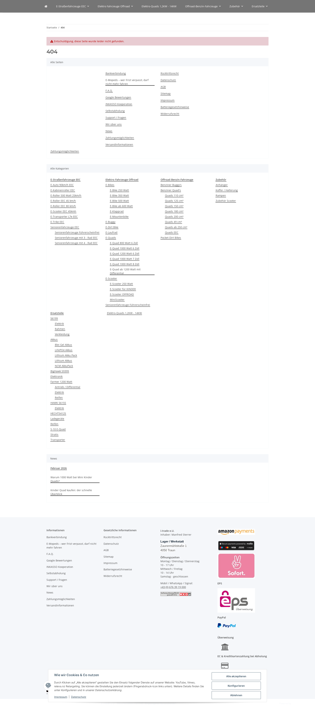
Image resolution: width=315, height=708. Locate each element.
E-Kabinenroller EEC (62, 190)
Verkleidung (62, 334)
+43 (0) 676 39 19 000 (173, 587)
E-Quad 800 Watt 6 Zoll (124, 243)
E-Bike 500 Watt (119, 200)
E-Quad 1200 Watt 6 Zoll (124, 253)
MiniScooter (117, 299)
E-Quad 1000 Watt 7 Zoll (124, 259)
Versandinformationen (119, 144)
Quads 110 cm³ (174, 195)
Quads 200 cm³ (174, 216)
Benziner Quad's (171, 190)
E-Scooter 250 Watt (121, 283)
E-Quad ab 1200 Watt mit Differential (125, 271)
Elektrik (59, 323)
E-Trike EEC (57, 222)
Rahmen (60, 329)
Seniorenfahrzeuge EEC (64, 227)
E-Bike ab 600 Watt (121, 206)
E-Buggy (110, 222)
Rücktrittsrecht (170, 73)
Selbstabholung (115, 111)
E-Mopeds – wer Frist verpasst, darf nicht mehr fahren (127, 82)
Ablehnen (236, 695)
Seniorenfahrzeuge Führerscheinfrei (77, 232)
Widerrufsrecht (170, 113)
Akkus (54, 339)
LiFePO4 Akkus (63, 350)
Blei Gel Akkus (63, 344)
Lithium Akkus (63, 360)
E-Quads (111, 237)
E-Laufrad (111, 232)
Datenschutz (78, 696)
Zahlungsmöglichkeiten (120, 137)
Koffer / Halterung (227, 190)
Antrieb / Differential (67, 387)
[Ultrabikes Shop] (46, 6)
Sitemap (166, 93)
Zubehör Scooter (226, 200)
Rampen (221, 195)
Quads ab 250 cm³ (176, 227)
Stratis (54, 434)
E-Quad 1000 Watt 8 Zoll (124, 264)
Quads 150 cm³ (174, 206)
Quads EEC (171, 232)
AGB (163, 86)
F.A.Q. (109, 90)
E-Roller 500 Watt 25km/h (65, 195)
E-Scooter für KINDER (123, 289)
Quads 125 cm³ (174, 200)
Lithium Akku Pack (66, 355)
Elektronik (56, 376)
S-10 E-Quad (58, 429)
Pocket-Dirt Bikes (171, 237)
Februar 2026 (58, 468)
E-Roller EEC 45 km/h (63, 200)
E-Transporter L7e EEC (64, 216)
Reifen (59, 397)
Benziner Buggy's (171, 185)
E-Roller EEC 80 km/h (63, 206)
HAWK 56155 (58, 403)
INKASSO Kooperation (119, 104)
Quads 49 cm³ (173, 222)
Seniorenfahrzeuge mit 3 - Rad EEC (76, 237)
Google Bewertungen (118, 97)
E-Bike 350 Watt (119, 195)
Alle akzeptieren (236, 676)
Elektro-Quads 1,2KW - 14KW (124, 313)
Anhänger (222, 185)
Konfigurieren (236, 685)
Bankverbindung (116, 73)
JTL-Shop (296, 703)
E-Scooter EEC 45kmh (63, 211)
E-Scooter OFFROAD (122, 294)
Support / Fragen (116, 117)
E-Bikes (110, 185)
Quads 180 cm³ (174, 211)
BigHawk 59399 (59, 371)
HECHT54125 (58, 413)
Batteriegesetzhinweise (175, 107)
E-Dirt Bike (112, 227)
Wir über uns (114, 124)
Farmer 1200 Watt (61, 381)
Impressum (60, 696)
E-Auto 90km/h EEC (62, 185)
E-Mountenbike (119, 216)
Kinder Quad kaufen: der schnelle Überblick (71, 492)
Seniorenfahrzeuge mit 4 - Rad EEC (76, 243)
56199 (54, 318)
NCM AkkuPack (64, 366)
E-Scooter (111, 278)
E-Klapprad (117, 211)
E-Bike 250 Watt (119, 190)
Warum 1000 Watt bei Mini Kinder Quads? (71, 479)
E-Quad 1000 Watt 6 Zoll (124, 248)
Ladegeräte (57, 418)
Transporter (57, 439)
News (109, 131)
